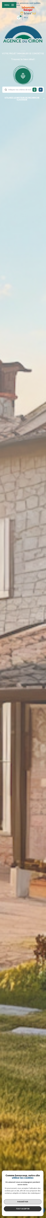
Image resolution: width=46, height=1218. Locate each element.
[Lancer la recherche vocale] (23, 75)
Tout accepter (23, 1209)
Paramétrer (22, 1201)
